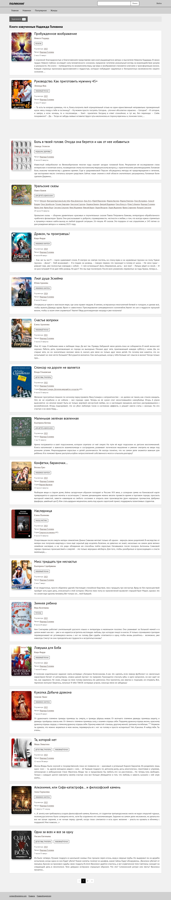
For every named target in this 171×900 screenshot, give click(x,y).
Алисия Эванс (40, 697)
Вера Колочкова (41, 608)
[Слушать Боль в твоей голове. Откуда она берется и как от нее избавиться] (21, 155)
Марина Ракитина (126, 201)
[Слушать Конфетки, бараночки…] (21, 476)
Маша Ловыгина (41, 744)
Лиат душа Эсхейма (48, 278)
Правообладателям (44, 896)
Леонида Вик (40, 86)
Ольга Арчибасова (48, 204)
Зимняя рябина (45, 603)
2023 (46, 433)
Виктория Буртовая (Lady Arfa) (58, 201)
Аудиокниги (18, 19)
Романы (38, 613)
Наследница (43, 511)
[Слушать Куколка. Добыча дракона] (21, 705)
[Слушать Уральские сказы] (21, 195)
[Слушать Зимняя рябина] (21, 618)
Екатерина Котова (42, 423)
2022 (46, 382)
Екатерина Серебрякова (45, 566)
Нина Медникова (75, 208)
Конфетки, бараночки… (51, 463)
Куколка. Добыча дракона (52, 692)
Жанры (54, 10)
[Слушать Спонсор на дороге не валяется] (21, 382)
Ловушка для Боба (47, 648)
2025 (46, 49)
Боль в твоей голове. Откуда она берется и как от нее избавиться (81, 142)
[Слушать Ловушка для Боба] (21, 661)
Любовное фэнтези (42, 244)
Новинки (27, 10)
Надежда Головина (47, 52)
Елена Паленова (41, 515)
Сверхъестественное (47, 532)
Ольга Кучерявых (140, 201)
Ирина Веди (48, 208)
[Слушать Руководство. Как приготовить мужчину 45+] (21, 94)
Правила (31, 896)
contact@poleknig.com (18, 896)
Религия (38, 43)
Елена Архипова (41, 324)
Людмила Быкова (92, 204)
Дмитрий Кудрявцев (107, 204)
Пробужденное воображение (55, 34)
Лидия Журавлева (115, 208)
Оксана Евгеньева (42, 836)
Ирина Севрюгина (129, 208)
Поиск (134, 3)
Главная (15, 10)
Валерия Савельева (144, 208)
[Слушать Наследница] (21, 524)
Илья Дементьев (77, 201)
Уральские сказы (46, 186)
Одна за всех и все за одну (53, 832)
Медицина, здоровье (43, 152)
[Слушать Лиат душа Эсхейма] (21, 291)
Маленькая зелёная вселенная (56, 418)
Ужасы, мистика (41, 520)
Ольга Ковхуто (121, 204)
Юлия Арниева (41, 283)
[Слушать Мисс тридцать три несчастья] (21, 575)
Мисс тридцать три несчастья (55, 561)
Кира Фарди (39, 238)
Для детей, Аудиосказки (44, 196)
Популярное (41, 10)
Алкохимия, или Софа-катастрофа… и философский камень (77, 787)
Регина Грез (39, 467)
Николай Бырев (88, 208)
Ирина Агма (38, 208)
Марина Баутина (113, 201)
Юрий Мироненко (99, 201)
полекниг (16, 3)
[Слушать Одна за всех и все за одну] (21, 845)
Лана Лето (88, 201)
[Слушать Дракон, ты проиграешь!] (21, 247)
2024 (46, 249)
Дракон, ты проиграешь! (52, 234)
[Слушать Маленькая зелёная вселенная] (21, 431)
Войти (159, 3)
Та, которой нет (45, 740)
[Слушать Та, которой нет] (21, 753)
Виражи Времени (45, 485)
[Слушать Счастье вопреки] (21, 333)
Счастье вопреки (46, 320)
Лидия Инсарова (101, 208)
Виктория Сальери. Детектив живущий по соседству (59, 389)
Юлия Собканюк (133, 204)
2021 (46, 335)
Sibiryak (43, 201)
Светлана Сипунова (61, 208)
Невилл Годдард (41, 38)
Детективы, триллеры (43, 377)
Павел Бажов (40, 190)
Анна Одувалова (42, 792)
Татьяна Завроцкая (62, 204)
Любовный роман (41, 91)
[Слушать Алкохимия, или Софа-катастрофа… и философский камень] (21, 800)
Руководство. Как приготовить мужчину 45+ (66, 81)
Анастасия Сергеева (77, 204)
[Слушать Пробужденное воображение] (21, 47)
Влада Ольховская (42, 372)
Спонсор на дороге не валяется (57, 367)
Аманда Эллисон (42, 146)
